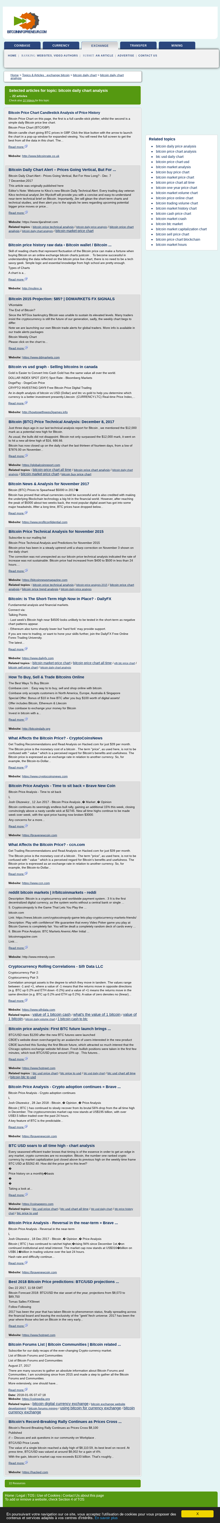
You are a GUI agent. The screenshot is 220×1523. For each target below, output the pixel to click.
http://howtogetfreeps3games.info (45, 412)
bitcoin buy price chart (76, 474)
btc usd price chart (45, 1073)
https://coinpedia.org (36, 1399)
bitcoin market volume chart (177, 193)
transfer (138, 45)
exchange (100, 45)
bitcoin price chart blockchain (178, 239)
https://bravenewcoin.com (39, 835)
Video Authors (66, 55)
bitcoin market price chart (74, 231)
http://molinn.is (32, 288)
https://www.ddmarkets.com (41, 357)
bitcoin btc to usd (23, 1077)
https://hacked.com (35, 1472)
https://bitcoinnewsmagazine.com (44, 580)
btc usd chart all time (121, 1073)
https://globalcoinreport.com (41, 465)
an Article (104, 55)
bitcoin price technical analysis (53, 227)
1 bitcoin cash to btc (73, 1019)
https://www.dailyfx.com (38, 658)
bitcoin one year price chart (176, 188)
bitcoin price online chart (174, 198)
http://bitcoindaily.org (36, 728)
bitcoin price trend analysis (40, 589)
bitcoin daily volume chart (40, 1019)
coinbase (22, 45)
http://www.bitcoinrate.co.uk (40, 156)
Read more (16, 147)
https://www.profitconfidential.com (44, 522)
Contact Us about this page (83, 1495)
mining (177, 45)
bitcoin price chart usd (172, 162)
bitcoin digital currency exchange (60, 1404)
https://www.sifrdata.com (38, 1009)
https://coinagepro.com (37, 1204)
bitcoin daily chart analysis (37, 231)
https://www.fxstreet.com (38, 1068)
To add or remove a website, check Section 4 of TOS (44, 1499)
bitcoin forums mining (43, 1408)
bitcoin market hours (171, 244)
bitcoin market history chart (176, 208)
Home (12, 55)
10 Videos (29, 100)
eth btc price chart (124, 663)
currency (61, 45)
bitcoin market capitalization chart (181, 229)
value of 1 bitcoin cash (51, 1014)
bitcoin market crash (171, 219)
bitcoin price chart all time (52, 470)
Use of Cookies (48, 1495)
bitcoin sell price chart (23, 667)
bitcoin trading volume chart (177, 203)
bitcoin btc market (169, 224)
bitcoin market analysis (173, 167)
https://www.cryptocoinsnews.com (45, 776)
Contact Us (147, 55)
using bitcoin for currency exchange (90, 1408)
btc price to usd (70, 1073)
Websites (44, 55)
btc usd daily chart (94, 1073)
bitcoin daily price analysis (91, 227)
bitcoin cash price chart (173, 213)
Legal (21, 1495)
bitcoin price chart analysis (92, 470)
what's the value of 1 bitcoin (97, 1014)
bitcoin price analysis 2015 (91, 585)
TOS (31, 1495)
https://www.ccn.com (36, 883)
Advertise (126, 55)
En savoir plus (106, 1518)
